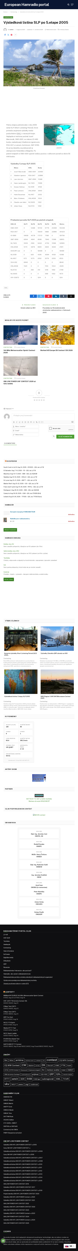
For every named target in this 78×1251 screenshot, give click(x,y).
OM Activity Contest (12, 1074)
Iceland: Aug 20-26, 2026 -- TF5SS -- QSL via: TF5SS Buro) (23, 496)
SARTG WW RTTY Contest (12, 1044)
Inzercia (6, 572)
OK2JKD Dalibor (8, 1120)
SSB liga (37, 1079)
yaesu (20, 1084)
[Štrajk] (22, 422)
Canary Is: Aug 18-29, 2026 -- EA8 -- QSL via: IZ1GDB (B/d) (22, 493)
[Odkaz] (36, 422)
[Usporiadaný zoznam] (25, 422)
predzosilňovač (26, 1074)
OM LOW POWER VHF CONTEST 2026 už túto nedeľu (19, 382)
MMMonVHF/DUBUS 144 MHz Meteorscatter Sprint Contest (23, 995)
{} (39, 422)
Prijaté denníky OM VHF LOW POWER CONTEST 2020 (21, 1194)
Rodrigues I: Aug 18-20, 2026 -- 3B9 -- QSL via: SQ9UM (21, 490)
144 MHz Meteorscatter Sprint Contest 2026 (19, 351)
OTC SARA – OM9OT (10, 1123)
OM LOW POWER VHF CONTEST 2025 (16, 1223)
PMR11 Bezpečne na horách (12, 1133)
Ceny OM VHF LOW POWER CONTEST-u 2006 (18, 1154)
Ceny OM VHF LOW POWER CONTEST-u (16, 1148)
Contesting (8, 17)
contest (52, 1060)
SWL (5, 288)
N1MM (63, 1070)
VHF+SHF (6, 938)
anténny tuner (30, 1060)
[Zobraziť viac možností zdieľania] (15, 34)
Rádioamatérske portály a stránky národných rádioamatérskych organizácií (27, 977)
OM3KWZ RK (7, 1097)
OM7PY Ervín (7, 1107)
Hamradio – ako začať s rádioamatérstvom (17, 974)
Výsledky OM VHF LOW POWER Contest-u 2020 (19, 1197)
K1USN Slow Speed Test (11, 1039)
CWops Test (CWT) (9, 1006)
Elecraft (50, 1065)
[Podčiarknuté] (19, 422)
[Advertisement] (39, 108)
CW (24, 1065)
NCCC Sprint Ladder (10, 1033)
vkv (7, 1084)
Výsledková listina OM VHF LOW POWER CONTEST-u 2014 (22, 1177)
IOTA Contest (14, 1070)
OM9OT (70, 1070)
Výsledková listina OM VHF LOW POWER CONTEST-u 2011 (22, 1167)
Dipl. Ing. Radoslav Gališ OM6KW (39, 866)
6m (5, 1060)
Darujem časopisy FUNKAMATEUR (22, 512)
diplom (31, 1065)
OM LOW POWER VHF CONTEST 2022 (16, 1203)
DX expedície (12, 461)
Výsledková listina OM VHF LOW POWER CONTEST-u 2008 (23, 1161)
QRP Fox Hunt (8, 1017)
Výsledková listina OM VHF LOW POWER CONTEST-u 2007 (23, 1158)
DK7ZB (37, 1065)
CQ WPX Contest (66, 1060)
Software (6, 954)
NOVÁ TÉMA (9, 579)
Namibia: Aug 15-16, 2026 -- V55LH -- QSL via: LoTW (20, 477)
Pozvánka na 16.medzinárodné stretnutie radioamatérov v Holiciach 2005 (56, 310)
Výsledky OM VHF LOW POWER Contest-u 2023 (19, 1213)
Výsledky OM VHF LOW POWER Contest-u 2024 (19, 1220)
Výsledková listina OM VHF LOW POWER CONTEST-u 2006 (23, 1151)
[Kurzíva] (16, 422)
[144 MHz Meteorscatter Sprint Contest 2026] (20, 335)
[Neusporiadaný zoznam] (28, 422)
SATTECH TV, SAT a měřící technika (39, 799)
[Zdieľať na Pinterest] (11, 34)
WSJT (14, 1084)
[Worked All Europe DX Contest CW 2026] (57, 335)
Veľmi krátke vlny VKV (11, 551)
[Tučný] (13, 422)
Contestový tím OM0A (10, 1129)
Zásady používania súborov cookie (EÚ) (16, 984)
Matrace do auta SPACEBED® (39, 801)
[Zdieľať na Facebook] (4, 34)
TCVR (66, 1079)
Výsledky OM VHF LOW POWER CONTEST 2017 (19, 1187)
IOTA (6, 1070)
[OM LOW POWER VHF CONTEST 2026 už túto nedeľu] (20, 366)
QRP (4, 964)
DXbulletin (6, 961)
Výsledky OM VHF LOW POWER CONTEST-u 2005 (20, 1145)
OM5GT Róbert (8, 1100)
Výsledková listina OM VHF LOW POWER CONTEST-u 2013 (22, 1174)
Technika (7, 558)
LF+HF (5, 934)
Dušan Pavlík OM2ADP (39, 913)
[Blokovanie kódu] (33, 422)
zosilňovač (34, 1084)
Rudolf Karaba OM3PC (39, 845)
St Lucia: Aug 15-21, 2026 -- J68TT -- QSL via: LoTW (20, 480)
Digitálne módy (8, 957)
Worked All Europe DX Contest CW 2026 (56, 350)
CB (43, 1060)
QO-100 (44, 1074)
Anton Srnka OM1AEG (39, 903)
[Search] (68, 4)
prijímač (35, 1074)
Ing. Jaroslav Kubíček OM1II (39, 876)
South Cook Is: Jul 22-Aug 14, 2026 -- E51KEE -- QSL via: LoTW (24, 467)
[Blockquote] (31, 422)
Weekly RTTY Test (9, 1028)
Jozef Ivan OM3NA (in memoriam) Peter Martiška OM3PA (39, 889)
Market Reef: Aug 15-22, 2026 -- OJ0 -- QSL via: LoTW (21, 483)
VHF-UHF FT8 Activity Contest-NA (15, 1001)
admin (12, 29)
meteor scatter (53, 1070)
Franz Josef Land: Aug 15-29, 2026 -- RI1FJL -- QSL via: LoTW (23, 487)
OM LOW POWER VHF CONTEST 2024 (16, 1216)
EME (57, 1065)
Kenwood (24, 1070)
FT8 (63, 1065)
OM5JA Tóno (7, 1113)
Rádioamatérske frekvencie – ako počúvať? (17, 970)
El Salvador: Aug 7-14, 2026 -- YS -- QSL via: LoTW (20, 470)
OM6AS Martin (8, 1103)
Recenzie (6, 967)
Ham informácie (8, 951)
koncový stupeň (34, 1070)
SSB (29, 1078)
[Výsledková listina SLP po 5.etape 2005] (39, 63)
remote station (67, 1074)
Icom (69, 1065)
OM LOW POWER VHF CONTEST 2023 (16, 1210)
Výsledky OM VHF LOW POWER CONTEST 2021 (19, 1200)
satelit (15, 1079)
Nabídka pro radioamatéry (20, 519)
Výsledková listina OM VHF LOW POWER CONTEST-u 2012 (22, 1171)
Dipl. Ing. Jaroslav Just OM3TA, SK (39, 835)
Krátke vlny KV (9, 544)
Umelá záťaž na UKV (28, 308)
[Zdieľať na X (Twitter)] (8, 34)
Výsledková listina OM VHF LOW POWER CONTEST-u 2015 (22, 1180)
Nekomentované (51, 29)
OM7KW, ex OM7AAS (10, 1126)
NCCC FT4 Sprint (9, 1022)
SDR (22, 1079)
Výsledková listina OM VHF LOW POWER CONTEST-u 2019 (22, 1190)
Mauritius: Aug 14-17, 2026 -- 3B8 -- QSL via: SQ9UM (20, 474)
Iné (5, 565)
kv (43, 1070)
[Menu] (72, 4)
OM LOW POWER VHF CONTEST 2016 (16, 1184)
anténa (19, 1060)
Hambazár (6, 944)
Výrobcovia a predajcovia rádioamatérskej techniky (20, 980)
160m (11, 1060)
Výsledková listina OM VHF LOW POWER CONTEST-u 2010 (22, 1164)
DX (43, 1065)
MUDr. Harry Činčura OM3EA (39, 855)
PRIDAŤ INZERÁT (10, 530)
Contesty (10, 992)
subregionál (48, 1079)
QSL (58, 1074)
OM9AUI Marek (8, 1110)
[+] (42, 422)
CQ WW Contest (12, 1065)
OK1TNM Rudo (8, 1116)
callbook (38, 1060)
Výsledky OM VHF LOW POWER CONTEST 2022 (19, 1207)
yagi (26, 1084)
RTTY (6, 1079)
